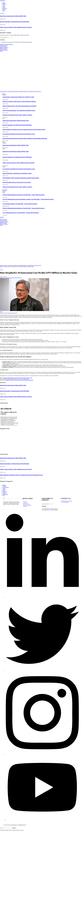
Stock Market (5, 494)
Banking (4, 485)
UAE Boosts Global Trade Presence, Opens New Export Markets (19, 101)
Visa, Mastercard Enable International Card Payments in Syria (19, 134)
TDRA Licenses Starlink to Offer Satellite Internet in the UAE (16, 27)
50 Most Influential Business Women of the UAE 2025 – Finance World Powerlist (24, 208)
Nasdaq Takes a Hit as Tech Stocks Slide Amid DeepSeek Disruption (19, 380)
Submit (14, 827)
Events (4, 9)
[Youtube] (42, 819)
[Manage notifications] (79, 921)
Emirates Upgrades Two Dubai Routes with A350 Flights (14, 21)
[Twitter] (42, 670)
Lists (3, 10)
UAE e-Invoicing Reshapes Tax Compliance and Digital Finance (19, 110)
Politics (4, 490)
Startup (4, 493)
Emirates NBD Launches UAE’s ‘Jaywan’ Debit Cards (17, 378)
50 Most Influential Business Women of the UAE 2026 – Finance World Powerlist (24, 195)
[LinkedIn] (42, 597)
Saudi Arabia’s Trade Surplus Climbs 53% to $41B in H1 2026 (18, 97)
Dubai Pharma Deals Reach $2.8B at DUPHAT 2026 (13, 16)
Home (4, 2)
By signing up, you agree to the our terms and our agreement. (16, 42)
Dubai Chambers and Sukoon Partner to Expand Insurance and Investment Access (24, 129)
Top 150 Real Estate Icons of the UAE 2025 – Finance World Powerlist (21, 212)
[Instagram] (42, 754)
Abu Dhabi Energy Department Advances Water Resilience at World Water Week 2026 (25, 138)
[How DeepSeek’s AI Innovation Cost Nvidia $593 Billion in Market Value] (24, 310)
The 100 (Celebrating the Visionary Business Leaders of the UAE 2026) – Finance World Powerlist (28, 199)
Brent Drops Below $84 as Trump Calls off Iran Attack (17, 182)
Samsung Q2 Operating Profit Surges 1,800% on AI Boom (17, 115)
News (4, 6)
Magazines (5, 8)
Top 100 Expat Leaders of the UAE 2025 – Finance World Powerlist (20, 204)
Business (4, 3)
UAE (4, 5)
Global (4, 7)
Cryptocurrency (6, 487)
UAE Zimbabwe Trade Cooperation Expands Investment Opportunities (21, 178)
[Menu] (0, 218)
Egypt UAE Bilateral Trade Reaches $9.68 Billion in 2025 (17, 173)
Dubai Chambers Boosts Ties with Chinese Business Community (19, 106)
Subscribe (2, 217)
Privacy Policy (25, 42)
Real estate (5, 492)
